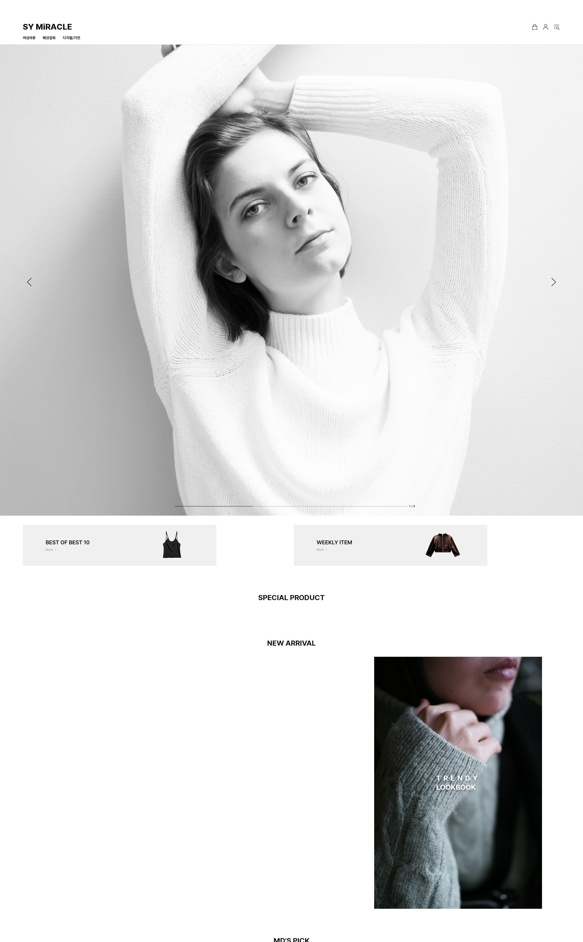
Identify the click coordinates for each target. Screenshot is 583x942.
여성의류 (29, 38)
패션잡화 (49, 38)
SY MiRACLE (47, 27)
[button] (29, 282)
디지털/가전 (71, 38)
